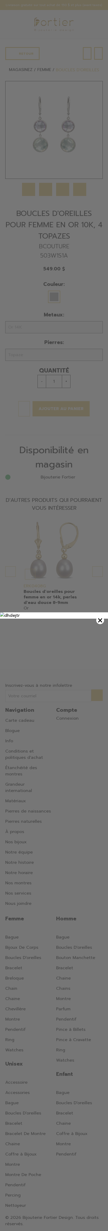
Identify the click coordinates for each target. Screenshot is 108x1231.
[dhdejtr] (54, 615)
